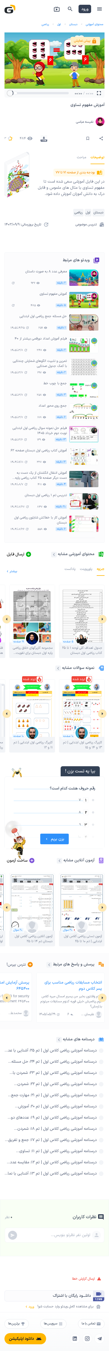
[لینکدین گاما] (75, 1339)
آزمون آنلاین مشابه (78, 860)
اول (59, 24)
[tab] (98, 157)
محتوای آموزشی (94, 24)
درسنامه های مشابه (78, 1039)
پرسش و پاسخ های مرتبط (73, 964)
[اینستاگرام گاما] (87, 1339)
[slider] (15, 93)
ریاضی (45, 24)
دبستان (73, 24)
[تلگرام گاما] (99, 1339)
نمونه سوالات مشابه (78, 668)
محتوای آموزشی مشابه (76, 554)
